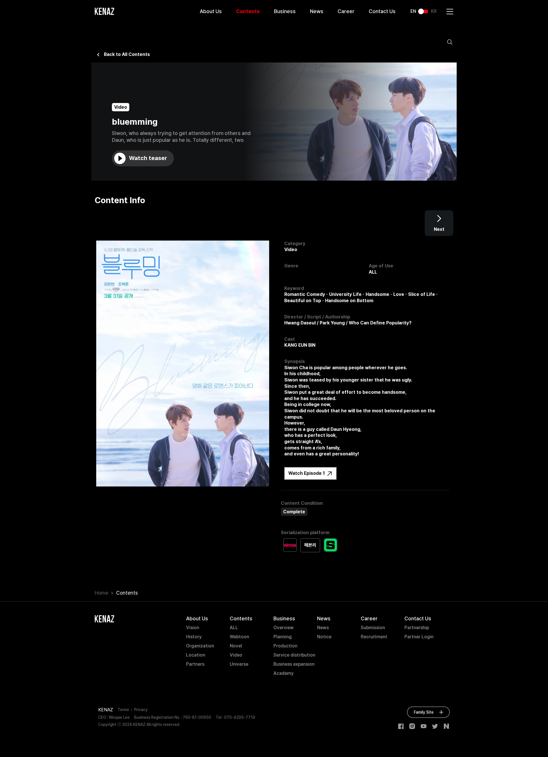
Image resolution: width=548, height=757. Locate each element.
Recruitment (374, 636)
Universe (239, 664)
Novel (236, 646)
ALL (234, 627)
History (194, 636)
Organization (200, 646)
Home (101, 593)
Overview (283, 627)
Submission (373, 627)
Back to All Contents (127, 54)
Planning (282, 636)
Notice (324, 636)
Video (236, 655)
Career (346, 11)
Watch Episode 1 (307, 473)
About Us (211, 11)
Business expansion (294, 664)
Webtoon (239, 636)
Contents (248, 11)
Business (285, 11)
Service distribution (294, 655)
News (316, 11)
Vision (192, 627)
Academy (283, 673)
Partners (195, 664)
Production (285, 646)
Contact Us (382, 11)
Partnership (416, 627)
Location (195, 655)
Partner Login (419, 636)
